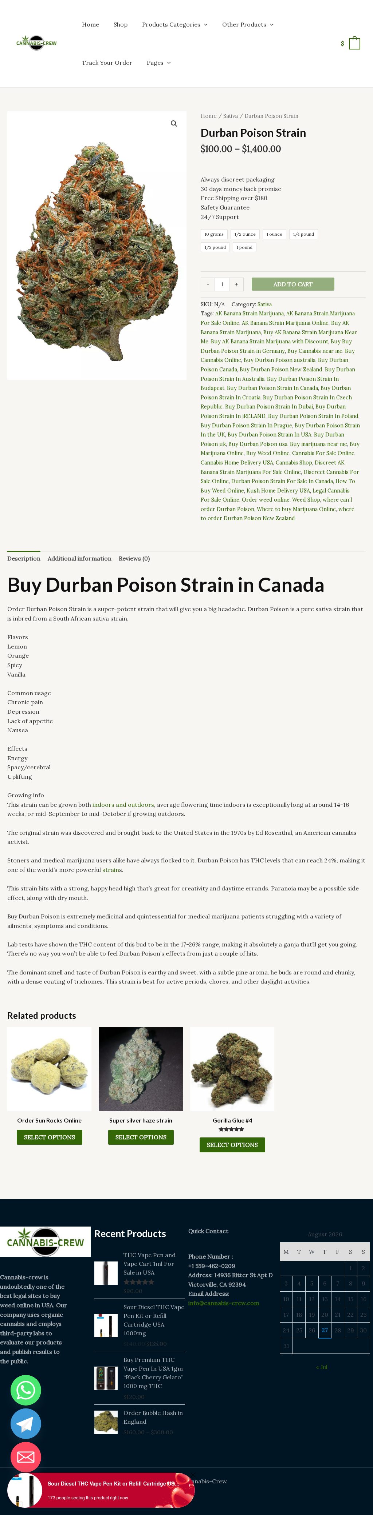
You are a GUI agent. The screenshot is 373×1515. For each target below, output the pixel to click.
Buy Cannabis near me (314, 351)
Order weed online (266, 500)
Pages (155, 62)
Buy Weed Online (268, 453)
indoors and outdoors (123, 804)
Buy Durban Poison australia (279, 360)
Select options (49, 1137)
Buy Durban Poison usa (257, 444)
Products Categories (171, 24)
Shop (120, 24)
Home (90, 24)
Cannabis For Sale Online (323, 453)
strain (110, 869)
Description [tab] (23, 558)
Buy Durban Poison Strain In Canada (272, 388)
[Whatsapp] (26, 1390)
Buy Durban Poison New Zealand (281, 369)
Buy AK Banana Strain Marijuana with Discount (269, 341)
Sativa (230, 115)
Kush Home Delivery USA (278, 490)
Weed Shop (306, 500)
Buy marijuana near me (318, 444)
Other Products (244, 24)
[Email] (26, 1457)
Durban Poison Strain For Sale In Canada (282, 481)
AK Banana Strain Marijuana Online (285, 323)
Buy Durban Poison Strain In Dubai (269, 406)
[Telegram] (26, 1423)
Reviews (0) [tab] (134, 558)
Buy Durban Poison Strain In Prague (246, 425)
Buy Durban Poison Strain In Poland (313, 416)
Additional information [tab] (79, 558)
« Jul (321, 1367)
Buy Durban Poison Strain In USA (269, 434)
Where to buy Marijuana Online (296, 509)
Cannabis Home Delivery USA (237, 462)
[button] (204, 24)
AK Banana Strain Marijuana (249, 313)
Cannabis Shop (294, 462)
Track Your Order (107, 62)
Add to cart (293, 284)
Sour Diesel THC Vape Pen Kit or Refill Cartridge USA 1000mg (115, 1483)
